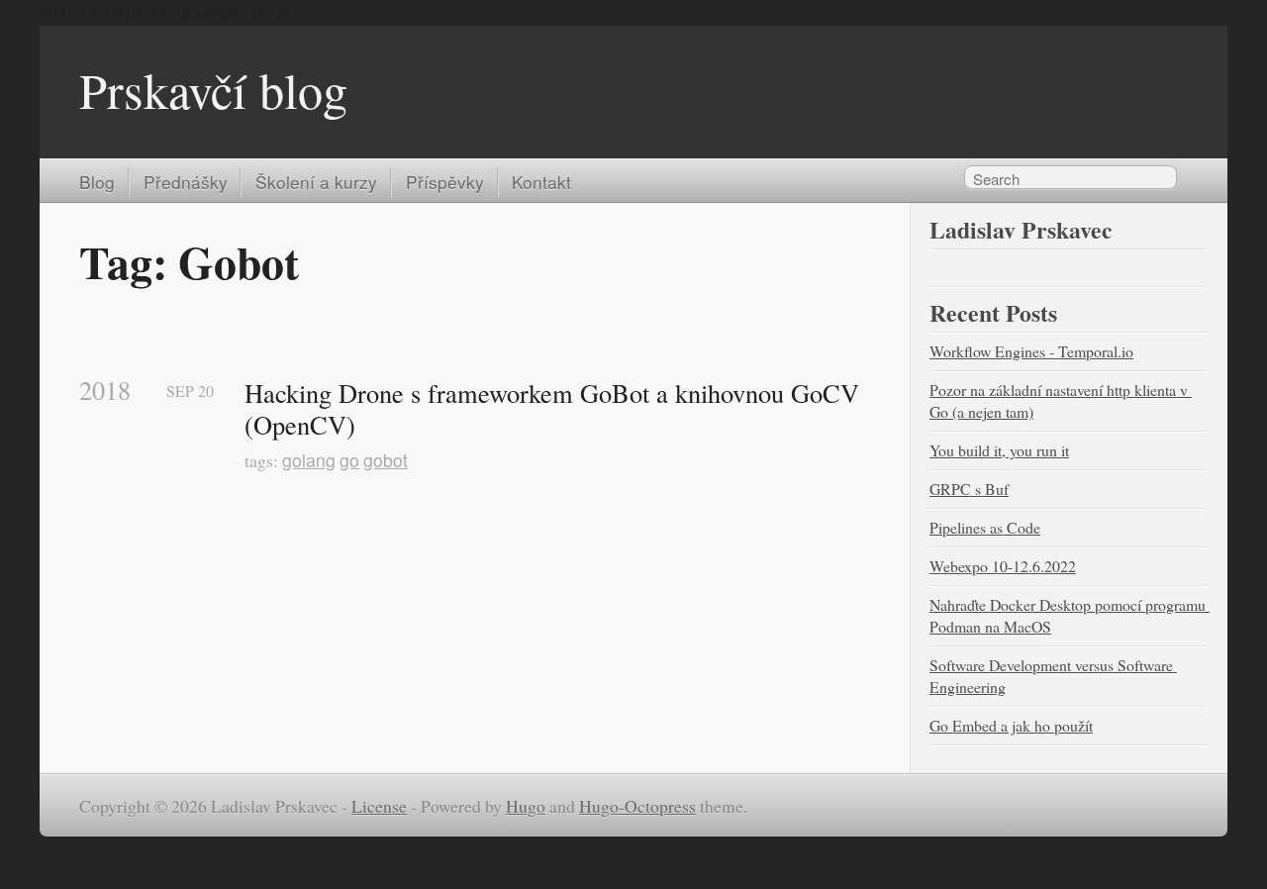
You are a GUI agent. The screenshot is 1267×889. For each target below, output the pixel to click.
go (349, 459)
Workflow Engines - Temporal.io (1031, 351)
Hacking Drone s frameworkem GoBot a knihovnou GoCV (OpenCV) (555, 408)
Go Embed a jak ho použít (1011, 725)
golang (309, 459)
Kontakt (541, 181)
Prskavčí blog (213, 89)
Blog (97, 181)
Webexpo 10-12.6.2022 (1002, 565)
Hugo (525, 806)
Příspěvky (445, 181)
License (379, 806)
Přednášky (186, 181)
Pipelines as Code (984, 527)
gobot (385, 459)
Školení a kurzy (316, 181)
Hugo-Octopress (637, 806)
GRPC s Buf (969, 488)
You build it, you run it (999, 450)
